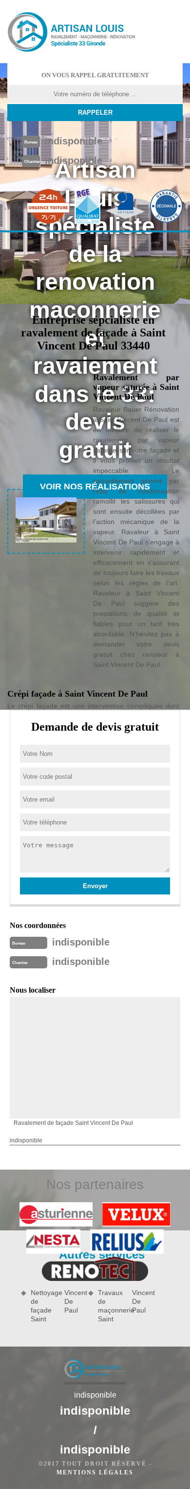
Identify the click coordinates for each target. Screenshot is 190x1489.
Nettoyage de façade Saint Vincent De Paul (56, 1306)
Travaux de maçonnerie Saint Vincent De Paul (123, 1306)
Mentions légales (95, 1472)
